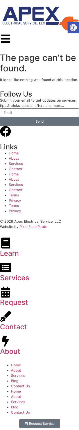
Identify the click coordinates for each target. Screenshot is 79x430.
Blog (14, 381)
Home (14, 153)
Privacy (15, 200)
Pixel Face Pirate (33, 226)
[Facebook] (5, 131)
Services (16, 163)
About (14, 158)
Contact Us (20, 386)
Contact (15, 169)
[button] (73, 27)
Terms (14, 195)
